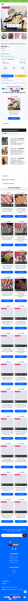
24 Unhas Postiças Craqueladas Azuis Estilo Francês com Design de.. (20, 323)
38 (6, 55)
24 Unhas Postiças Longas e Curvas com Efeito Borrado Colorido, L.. (7, 267)
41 (13, 55)
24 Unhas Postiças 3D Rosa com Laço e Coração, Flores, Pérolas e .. (21, 406)
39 (9, 55)
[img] (5, 133)
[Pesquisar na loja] (23, 4)
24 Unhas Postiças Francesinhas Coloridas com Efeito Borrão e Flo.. (21, 379)
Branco (9, 50)
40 (11, 55)
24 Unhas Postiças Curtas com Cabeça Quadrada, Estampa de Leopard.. (7, 210)
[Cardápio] (26, 4)
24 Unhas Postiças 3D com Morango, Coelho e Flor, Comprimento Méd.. (7, 516)
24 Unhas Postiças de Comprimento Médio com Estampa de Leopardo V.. (7, 406)
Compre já (21, 75)
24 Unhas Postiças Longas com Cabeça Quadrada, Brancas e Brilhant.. (7, 238)
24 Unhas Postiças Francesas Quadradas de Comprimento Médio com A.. (7, 461)
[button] (24, 18)
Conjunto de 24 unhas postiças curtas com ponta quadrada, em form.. (21, 267)
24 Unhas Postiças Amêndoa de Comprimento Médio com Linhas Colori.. (21, 350)
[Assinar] (24, 535)
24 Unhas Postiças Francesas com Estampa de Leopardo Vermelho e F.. (21, 461)
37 (4, 55)
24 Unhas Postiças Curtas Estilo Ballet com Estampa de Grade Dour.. (7, 489)
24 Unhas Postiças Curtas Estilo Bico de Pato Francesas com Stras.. (21, 516)
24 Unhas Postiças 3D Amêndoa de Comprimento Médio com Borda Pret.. (21, 294)
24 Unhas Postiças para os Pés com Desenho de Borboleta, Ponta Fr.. (21, 489)
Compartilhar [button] (5, 78)
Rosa (5, 50)
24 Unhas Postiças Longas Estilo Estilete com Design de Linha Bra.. (7, 433)
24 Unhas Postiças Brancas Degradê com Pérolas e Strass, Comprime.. (21, 433)
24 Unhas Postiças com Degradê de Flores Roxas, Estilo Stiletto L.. (7, 323)
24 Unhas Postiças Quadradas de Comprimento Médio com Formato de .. (21, 239)
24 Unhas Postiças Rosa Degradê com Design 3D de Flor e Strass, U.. (7, 379)
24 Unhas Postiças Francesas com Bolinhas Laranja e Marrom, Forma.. (20, 210)
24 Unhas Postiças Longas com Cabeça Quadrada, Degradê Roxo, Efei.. (7, 294)
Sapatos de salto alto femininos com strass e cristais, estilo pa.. (14, 113)
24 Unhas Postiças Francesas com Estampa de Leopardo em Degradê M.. (7, 350)
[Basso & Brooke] (3, 4)
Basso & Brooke (16, 594)
